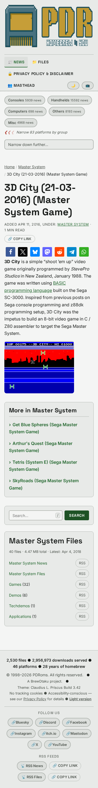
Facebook (76, 722)
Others (67, 111)
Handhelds (69, 100)
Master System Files (27, 573)
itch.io (49, 733)
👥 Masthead (21, 85)
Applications (20, 616)
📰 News (16, 62)
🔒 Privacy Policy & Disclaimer (40, 73)
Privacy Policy (34, 699)
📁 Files (40, 62)
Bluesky (20, 722)
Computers (25, 111)
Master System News (28, 563)
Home (9, 166)
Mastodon (77, 733)
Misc (20, 123)
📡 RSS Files (32, 777)
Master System (31, 166)
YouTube (57, 745)
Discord (47, 722)
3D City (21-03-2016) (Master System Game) (40, 200)
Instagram (21, 733)
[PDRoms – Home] (49, 26)
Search (76, 515)
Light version (80, 699)
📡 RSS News (32, 766)
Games (15, 584)
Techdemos (19, 605)
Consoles (24, 100)
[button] (10, 252)
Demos (15, 595)
